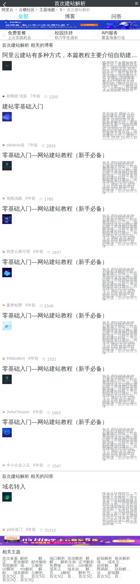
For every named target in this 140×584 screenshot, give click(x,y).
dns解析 (72, 565)
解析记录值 (43, 569)
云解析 (37, 565)
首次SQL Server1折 (72, 576)
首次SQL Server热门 (29, 580)
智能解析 (10, 565)
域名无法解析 (25, 565)
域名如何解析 (76, 569)
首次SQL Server (25, 576)
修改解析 (122, 558)
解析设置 (91, 558)
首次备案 (10, 558)
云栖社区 (27, 9)
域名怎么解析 (117, 562)
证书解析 (7, 562)
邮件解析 (39, 562)
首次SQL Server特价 (11, 580)
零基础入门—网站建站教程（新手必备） (55, 155)
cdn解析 (85, 565)
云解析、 (39, 573)
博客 (70, 16)
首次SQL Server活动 (40, 576)
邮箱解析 (104, 558)
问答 (116, 16)
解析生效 (68, 562)
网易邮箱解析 (106, 569)
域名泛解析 (58, 569)
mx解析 (26, 569)
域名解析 (102, 562)
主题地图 (47, 9)
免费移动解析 (58, 565)
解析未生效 (120, 565)
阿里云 (7, 9)
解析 (24, 558)
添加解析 (75, 558)
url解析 (8, 569)
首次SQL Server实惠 (87, 576)
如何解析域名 (106, 565)
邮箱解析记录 (7, 573)
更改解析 (21, 562)
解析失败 (55, 562)
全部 (23, 16)
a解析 (66, 573)
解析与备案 (91, 569)
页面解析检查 (55, 573)
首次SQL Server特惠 (120, 576)
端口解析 (57, 558)
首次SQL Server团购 (58, 576)
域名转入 (14, 486)
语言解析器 (102, 573)
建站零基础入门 (22, 106)
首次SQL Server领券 (106, 576)
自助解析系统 (124, 569)
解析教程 (43, 558)
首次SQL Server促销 (11, 576)
